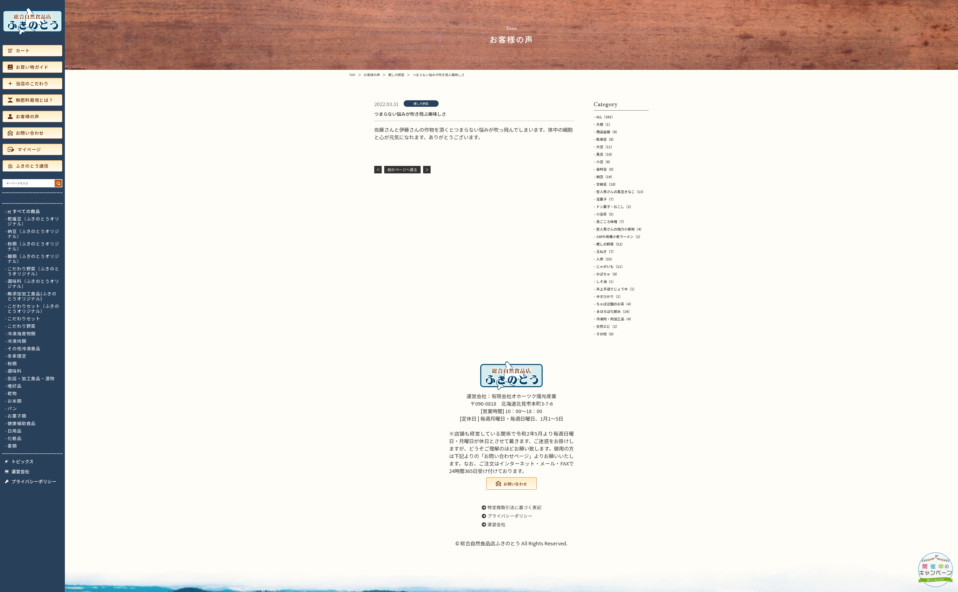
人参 (605, 258)
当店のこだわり (32, 83)
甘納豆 (607, 184)
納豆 (605, 176)
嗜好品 (14, 385)
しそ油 (606, 281)
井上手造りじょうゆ (616, 288)
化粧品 (14, 438)
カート (23, 50)
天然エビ (607, 326)
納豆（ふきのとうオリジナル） (33, 234)
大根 (604, 124)
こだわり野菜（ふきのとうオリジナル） (33, 271)
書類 (12, 445)
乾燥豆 (606, 139)
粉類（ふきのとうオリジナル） (33, 246)
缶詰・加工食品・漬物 (31, 378)
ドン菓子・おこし (614, 206)
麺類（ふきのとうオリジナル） (33, 259)
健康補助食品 (21, 423)
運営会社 (20, 471)
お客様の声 (27, 116)
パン (12, 408)
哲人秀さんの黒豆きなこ (621, 191)
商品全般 (607, 131)
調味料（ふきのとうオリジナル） (33, 284)
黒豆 (605, 154)
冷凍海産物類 (21, 333)
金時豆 (606, 169)
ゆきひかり (609, 296)
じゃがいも (610, 266)
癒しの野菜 (421, 103)
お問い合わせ (30, 133)
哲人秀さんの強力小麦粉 (620, 229)
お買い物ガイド (32, 67)
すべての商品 (26, 211)
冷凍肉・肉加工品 (614, 318)
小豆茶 (606, 214)
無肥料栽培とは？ (34, 100)
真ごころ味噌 (611, 221)
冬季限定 (16, 356)
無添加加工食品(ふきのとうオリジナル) (32, 296)
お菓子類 (16, 415)
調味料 (14, 370)
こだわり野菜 (21, 326)
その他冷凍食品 (23, 348)
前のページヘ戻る (402, 169)
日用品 (14, 430)
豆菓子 (606, 199)
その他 (606, 333)
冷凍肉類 (16, 341)
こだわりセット (23, 318)
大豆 (605, 146)
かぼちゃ (607, 273)
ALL (605, 116)
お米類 (14, 400)
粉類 (12, 363)
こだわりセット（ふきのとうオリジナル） (33, 309)
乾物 (12, 393)
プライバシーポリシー (33, 481)
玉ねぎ (606, 251)
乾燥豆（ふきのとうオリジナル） (33, 221)
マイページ (29, 149)
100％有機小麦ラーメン (619, 236)
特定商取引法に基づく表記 (514, 507)
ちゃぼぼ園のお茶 (614, 303)
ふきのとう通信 (32, 166)
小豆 (604, 161)
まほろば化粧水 (614, 311)
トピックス (22, 461)
